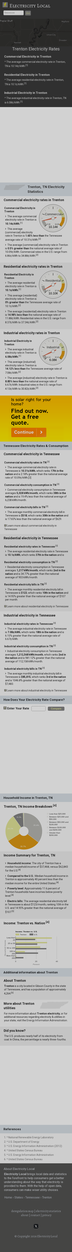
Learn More (39, 545)
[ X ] (66, 471)
